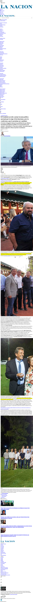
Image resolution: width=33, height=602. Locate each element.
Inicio (2, 9)
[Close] (1, 537)
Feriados (1, 67)
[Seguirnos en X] (1, 579)
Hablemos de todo (3, 48)
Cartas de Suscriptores (3, 53)
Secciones (2, 10)
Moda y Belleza (2, 70)
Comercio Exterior (3, 33)
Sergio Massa (4, 496)
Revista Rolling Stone (3, 93)
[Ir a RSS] (1, 585)
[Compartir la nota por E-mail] (3, 172)
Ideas (1, 85)
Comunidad (2, 45)
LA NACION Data (2, 24)
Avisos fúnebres (2, 80)
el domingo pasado (6, 255)
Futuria (1, 28)
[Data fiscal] (1, 600)
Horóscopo (2, 66)
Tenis (1, 58)
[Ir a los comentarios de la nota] (2, 168)
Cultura (1, 44)
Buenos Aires (2, 41)
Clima (1, 23)
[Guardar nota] (1, 168)
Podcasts (1, 69)
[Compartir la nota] (1, 169)
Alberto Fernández (4, 494)
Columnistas (2, 52)
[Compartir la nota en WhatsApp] (2, 169)
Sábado (1, 84)
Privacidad (15, 594)
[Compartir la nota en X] (2, 172)
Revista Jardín (2, 94)
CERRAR (1, 0)
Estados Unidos (2, 38)
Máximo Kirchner (4, 495)
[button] (16, 64)
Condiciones (12, 594)
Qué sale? (1, 73)
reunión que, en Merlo (5, 178)
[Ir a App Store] (3, 590)
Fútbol (1, 56)
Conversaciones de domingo (4, 83)
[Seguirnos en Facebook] (1, 577)
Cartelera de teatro (3, 75)
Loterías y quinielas (3, 68)
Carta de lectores (3, 82)
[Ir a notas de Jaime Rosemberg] (16, 133)
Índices (1, 35)
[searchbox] (16, 17)
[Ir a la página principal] (16, 8)
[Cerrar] (14, 16)
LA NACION (3, 115)
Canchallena (2, 59)
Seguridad (1, 42)
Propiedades (2, 32)
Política (6, 115)
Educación (1, 43)
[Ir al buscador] (1, 4)
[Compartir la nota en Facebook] (1, 172)
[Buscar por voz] (32, 18)
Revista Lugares (2, 90)
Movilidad (1, 34)
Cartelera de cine (3, 74)
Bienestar (1, 46)
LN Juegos (1, 63)
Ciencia (1, 47)
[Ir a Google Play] (3, 588)
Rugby (1, 57)
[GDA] (3, 597)
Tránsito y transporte (3, 22)
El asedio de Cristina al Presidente (6, 180)
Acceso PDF (2, 78)
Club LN (2, 13)
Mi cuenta (2, 14)
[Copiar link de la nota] (1, 171)
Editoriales (1, 51)
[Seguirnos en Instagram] (1, 582)
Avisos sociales (2, 81)
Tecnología (2, 65)
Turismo (1, 64)
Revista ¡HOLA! (2, 89)
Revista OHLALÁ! (2, 88)
